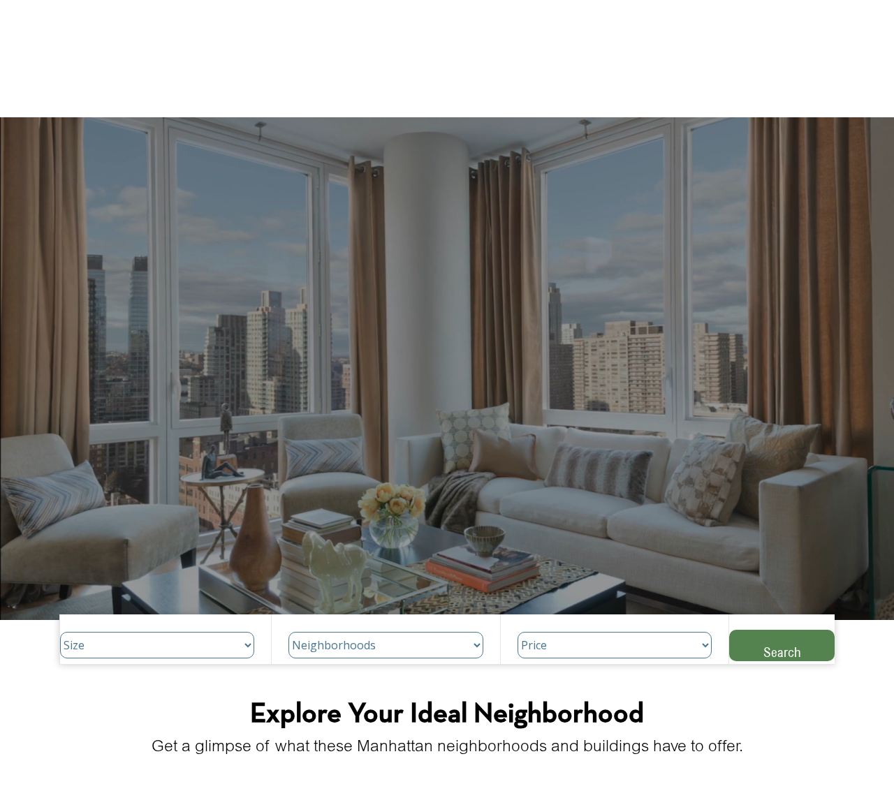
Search (782, 652)
